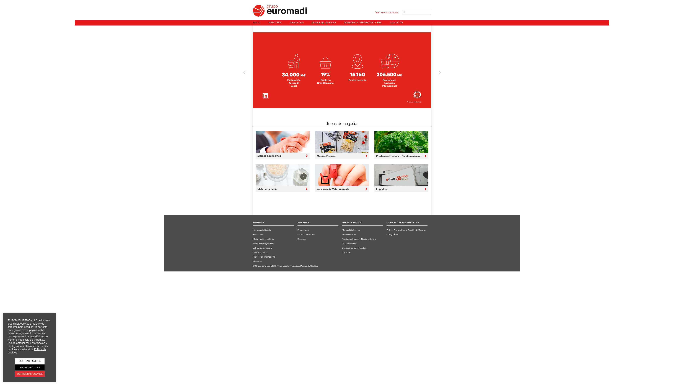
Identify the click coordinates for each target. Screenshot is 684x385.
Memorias (257, 261)
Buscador (301, 239)
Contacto (396, 22)
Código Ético (392, 234)
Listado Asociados (306, 234)
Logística (381, 189)
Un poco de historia (262, 230)
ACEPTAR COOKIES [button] (30, 360)
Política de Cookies (309, 266)
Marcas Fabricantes (269, 155)
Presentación (303, 230)
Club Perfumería (267, 188)
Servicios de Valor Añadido (333, 188)
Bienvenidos (258, 234)
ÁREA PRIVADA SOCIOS (386, 12)
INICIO (256, 22)
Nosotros (275, 22)
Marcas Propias (326, 155)
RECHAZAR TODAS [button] (30, 367)
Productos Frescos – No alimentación (398, 155)
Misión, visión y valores (263, 239)
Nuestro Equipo (260, 252)
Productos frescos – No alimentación (359, 239)
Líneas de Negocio (324, 22)
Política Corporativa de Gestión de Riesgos (406, 230)
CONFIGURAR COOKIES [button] (30, 373)
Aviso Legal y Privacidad (288, 266)
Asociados (297, 22)
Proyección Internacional (264, 256)
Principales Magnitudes (263, 243)
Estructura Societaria (262, 248)
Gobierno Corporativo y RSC (363, 22)
